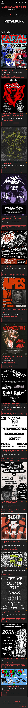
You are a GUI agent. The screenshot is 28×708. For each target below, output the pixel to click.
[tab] (11, 14)
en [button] (22, 2)
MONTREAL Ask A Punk (14, 7)
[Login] (25, 2)
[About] (16, 2)
